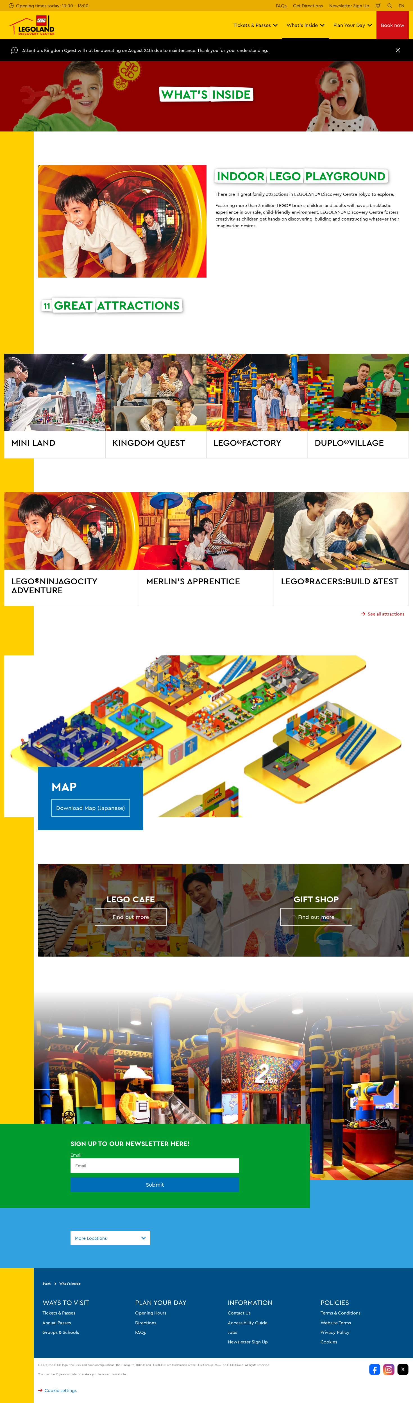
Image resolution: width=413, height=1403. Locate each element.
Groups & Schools (60, 1332)
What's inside (70, 1283)
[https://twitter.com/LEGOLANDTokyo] (403, 1369)
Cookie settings (61, 1390)
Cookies (329, 1342)
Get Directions (308, 5)
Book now (392, 25)
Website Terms (336, 1322)
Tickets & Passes (58, 1313)
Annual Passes (56, 1322)
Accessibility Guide (247, 1322)
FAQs (281, 5)
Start (46, 1283)
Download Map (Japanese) (90, 807)
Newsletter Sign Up (349, 5)
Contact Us (239, 1313)
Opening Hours (150, 1313)
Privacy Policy (335, 1332)
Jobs (232, 1332)
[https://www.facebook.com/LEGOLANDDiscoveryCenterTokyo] (374, 1369)
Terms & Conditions (340, 1313)
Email (76, 1155)
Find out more (131, 916)
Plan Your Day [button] (349, 25)
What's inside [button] (302, 25)
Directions (145, 1322)
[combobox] (110, 1238)
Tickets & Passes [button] (252, 25)
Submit (155, 1184)
